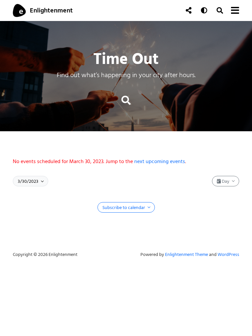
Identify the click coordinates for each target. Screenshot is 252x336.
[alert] (126, 161)
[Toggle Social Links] (188, 10)
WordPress (228, 254)
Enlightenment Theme (186, 254)
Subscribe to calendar (124, 207)
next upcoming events (159, 161)
